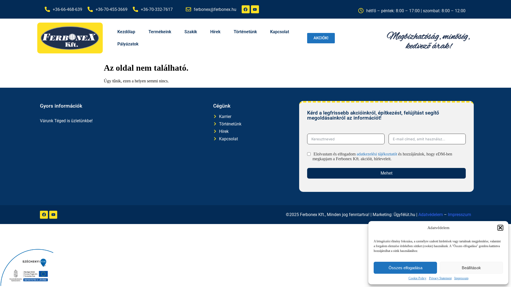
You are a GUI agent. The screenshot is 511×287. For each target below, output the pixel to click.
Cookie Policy (417, 278)
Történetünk (245, 31)
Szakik (190, 31)
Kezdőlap (126, 31)
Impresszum (459, 214)
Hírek (215, 31)
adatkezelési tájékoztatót (377, 154)
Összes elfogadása (405, 267)
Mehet (386, 173)
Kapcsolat (279, 31)
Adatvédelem (430, 214)
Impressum (461, 278)
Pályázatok (127, 44)
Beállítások (471, 267)
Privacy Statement (440, 278)
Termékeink (160, 31)
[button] (500, 227)
